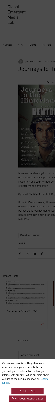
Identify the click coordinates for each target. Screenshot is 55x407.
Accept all (27, 391)
